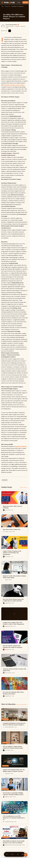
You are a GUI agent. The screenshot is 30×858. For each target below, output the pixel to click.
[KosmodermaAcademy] (3, 26)
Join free (25, 2)
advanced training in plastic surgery (14, 85)
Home (3, 6)
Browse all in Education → (22, 704)
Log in (19, 2)
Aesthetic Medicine (21, 446)
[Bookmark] (18, 854)
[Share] (22, 854)
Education (7, 6)
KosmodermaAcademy (11, 24)
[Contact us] (25, 855)
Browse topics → (24, 487)
